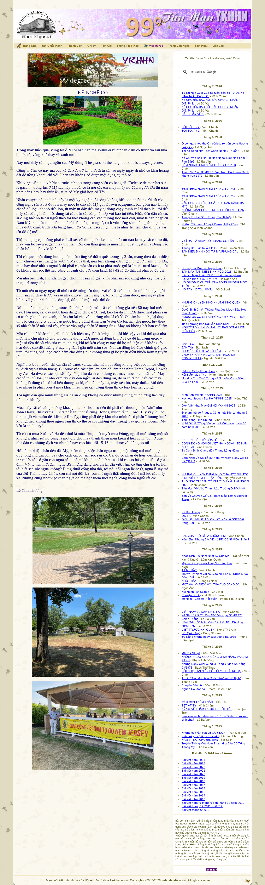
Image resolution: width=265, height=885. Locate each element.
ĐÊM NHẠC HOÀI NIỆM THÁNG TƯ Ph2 (208, 188)
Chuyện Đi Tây (191, 595)
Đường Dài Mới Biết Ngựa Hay (202, 268)
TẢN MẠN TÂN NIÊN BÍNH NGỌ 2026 (206, 271)
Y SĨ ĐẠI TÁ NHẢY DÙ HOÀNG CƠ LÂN (208, 241)
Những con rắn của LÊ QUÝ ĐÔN (203, 732)
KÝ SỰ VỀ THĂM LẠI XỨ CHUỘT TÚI (207, 709)
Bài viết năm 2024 (193, 759)
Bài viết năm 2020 (193, 774)
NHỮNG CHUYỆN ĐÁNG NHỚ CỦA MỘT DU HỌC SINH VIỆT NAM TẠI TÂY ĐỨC (215, 476)
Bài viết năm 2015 (193, 792)
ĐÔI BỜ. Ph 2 (191, 127)
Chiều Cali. (189, 344)
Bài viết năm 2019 (193, 777)
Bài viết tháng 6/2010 (195, 809)
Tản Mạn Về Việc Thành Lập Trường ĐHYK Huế (213, 488)
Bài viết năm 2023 (193, 763)
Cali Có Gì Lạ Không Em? (198, 371)
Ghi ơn (91, 45)
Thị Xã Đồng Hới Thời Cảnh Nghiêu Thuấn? (210, 150)
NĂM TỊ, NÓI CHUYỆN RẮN (200, 739)
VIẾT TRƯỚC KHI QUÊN (198, 629)
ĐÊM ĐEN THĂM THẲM (197, 701)
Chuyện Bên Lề (192, 685)
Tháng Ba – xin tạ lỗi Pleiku (199, 248)
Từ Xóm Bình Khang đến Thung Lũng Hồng (210, 450)
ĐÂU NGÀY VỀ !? (193, 114)
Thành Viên (74, 45)
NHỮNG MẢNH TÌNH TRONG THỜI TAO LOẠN (213, 210)
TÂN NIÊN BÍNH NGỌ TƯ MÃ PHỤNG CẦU (210, 251)
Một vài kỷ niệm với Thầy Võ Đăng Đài (207, 563)
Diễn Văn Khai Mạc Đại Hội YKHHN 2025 (208, 405)
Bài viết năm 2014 (193, 795)
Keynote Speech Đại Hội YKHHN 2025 (207, 398)
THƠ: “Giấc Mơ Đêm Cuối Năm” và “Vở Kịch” (211, 678)
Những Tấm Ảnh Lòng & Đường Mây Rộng (210, 224)
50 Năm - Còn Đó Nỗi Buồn (199, 598)
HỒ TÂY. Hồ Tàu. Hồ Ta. (197, 289)
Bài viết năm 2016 (193, 788)
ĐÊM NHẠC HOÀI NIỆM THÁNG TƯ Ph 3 (209, 165)
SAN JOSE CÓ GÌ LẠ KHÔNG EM (204, 536)
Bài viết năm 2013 (193, 799)
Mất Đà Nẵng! (191, 653)
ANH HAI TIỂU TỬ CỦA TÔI (200, 440)
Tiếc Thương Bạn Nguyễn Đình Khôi (205, 323)
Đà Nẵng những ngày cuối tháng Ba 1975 (209, 636)
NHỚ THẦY (189, 581)
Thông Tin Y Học (128, 45)
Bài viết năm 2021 (193, 770)
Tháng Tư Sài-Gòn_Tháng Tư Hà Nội (206, 217)
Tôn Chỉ (106, 45)
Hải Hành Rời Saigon (195, 591)
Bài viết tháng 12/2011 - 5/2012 (202, 806)
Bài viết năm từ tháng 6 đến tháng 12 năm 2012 (213, 802)
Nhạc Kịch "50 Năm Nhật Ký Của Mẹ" (206, 555)
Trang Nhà (29, 45)
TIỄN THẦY (189, 570)
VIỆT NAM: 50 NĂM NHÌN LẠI (201, 611)
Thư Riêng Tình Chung (197, 419)
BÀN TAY (187, 347)
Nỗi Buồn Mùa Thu (194, 374)
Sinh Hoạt (201, 45)
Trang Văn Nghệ (179, 45)
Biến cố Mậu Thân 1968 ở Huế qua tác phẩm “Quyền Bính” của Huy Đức (211, 276)
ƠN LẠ (186, 515)
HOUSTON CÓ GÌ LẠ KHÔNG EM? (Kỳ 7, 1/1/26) (214, 316)
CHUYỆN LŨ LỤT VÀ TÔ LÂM (201, 351)
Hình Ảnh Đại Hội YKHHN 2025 (202, 394)
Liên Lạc (218, 45)
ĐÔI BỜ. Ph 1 (191, 130)
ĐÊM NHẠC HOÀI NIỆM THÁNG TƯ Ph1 (208, 195)
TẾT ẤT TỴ (189, 705)
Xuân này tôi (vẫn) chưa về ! (200, 736)
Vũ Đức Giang (191, 512)
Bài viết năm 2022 (193, 767)
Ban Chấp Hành (51, 45)
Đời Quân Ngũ (191, 633)
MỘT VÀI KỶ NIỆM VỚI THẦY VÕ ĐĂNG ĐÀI (211, 584)
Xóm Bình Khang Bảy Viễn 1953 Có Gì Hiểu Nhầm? (215, 539)
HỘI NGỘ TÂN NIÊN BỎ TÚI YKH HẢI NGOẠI (211, 671)
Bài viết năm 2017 (193, 785)
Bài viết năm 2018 (193, 781)
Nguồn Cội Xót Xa (193, 689)
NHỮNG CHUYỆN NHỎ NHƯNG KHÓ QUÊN (211, 302)
